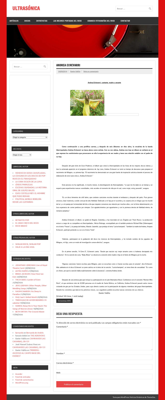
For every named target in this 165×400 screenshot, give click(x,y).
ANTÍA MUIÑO (21, 271)
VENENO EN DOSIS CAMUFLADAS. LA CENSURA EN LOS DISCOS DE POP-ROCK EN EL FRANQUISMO (29, 176)
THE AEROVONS (38, 335)
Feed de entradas (22, 377)
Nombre (60, 353)
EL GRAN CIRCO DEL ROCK (27, 223)
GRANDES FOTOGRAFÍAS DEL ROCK (101, 20)
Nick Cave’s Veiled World (26, 297)
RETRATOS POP (22, 220)
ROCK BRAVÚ (21, 226)
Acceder (18, 374)
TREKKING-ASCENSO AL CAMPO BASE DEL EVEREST (26, 353)
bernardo (19, 332)
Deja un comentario (90, 71)
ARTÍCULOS (14, 20)
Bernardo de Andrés (35, 332)
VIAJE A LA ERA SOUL (25, 247)
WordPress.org (21, 382)
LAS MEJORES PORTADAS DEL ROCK (67, 20)
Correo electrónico (65, 363)
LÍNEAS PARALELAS (24, 184)
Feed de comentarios (24, 379)
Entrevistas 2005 (64, 301)
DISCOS (27, 20)
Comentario (62, 326)
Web (58, 372)
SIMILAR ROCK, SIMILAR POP (28, 244)
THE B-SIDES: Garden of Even (27, 279)
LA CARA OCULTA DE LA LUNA (28, 181)
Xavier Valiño (75, 71)
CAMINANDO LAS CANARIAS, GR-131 (29, 347)
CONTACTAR (125, 20)
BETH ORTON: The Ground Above (29, 311)
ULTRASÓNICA (26, 8)
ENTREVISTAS (41, 20)
